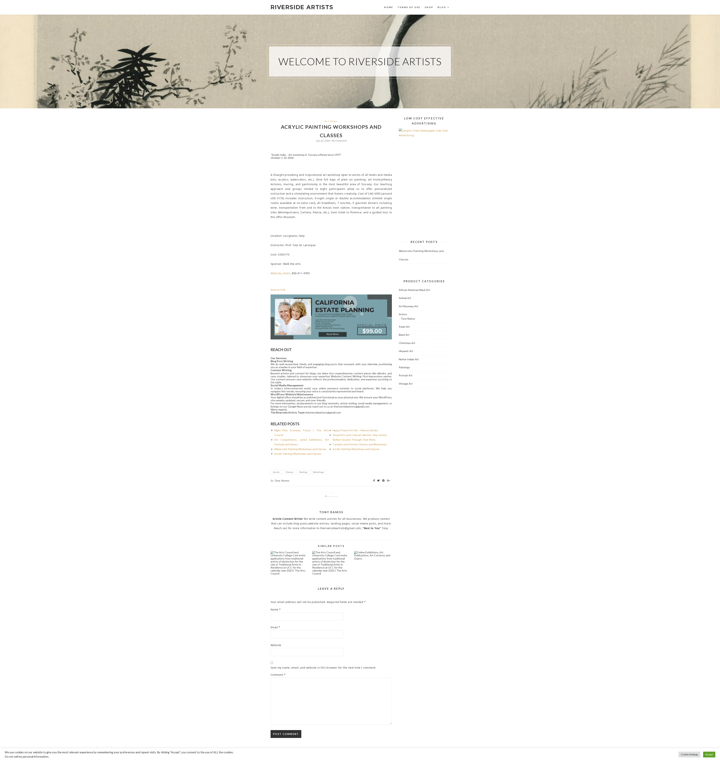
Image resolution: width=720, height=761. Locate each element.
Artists (403, 314)
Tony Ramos (281, 480)
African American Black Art (414, 289)
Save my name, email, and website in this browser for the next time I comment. (323, 667)
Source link (278, 289)
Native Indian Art (409, 359)
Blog (442, 7)
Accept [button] (709, 754)
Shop (429, 7)
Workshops (318, 472)
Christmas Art (407, 343)
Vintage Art (406, 383)
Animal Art (405, 298)
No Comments (339, 140)
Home (388, 7)
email (286, 273)
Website (276, 273)
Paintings (404, 367)
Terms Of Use (409, 7)
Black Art (404, 334)
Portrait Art (405, 375)
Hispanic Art (406, 351)
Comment (278, 674)
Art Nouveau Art (408, 306)
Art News (331, 121)
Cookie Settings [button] (689, 754)
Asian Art (404, 326)
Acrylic (276, 472)
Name (276, 609)
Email (275, 627)
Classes (289, 472)
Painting (303, 472)
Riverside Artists (302, 7)
